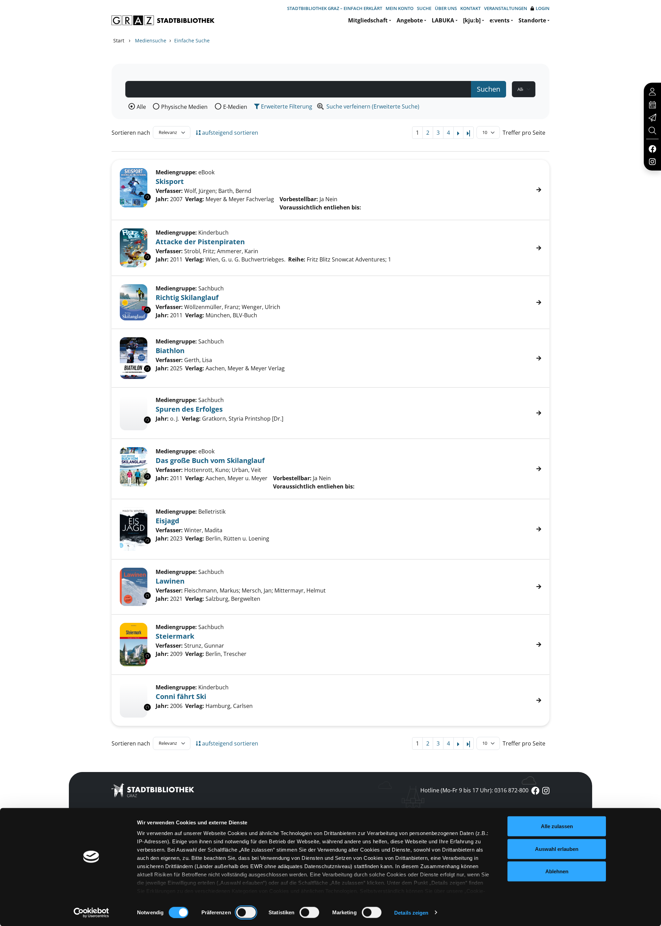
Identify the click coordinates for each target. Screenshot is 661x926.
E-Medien (235, 107)
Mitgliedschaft (368, 20)
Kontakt (470, 8)
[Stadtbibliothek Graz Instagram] (652, 161)
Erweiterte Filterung (286, 106)
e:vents (500, 20)
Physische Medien (184, 107)
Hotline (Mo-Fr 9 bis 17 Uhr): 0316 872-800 (474, 790)
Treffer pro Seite (524, 132)
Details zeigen (411, 912)
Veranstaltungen (505, 8)
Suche (424, 8)
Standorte (532, 20)
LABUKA (443, 20)
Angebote (410, 20)
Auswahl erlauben (556, 849)
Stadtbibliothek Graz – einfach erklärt (334, 8)
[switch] (246, 912)
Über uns (446, 8)
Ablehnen (556, 871)
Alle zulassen (557, 826)
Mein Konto (399, 8)
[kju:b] (472, 20)
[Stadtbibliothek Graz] (163, 20)
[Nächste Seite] (458, 132)
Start (118, 40)
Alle (141, 107)
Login (542, 8)
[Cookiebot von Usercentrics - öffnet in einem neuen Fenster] (91, 912)
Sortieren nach (131, 132)
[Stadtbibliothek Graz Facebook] (652, 148)
